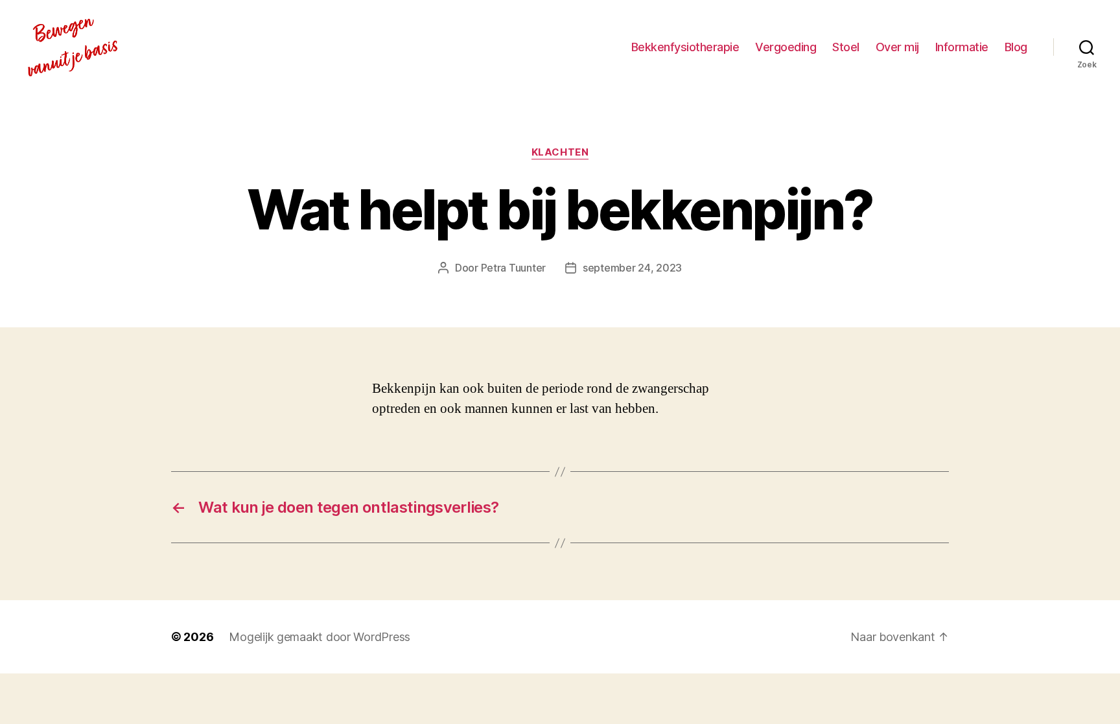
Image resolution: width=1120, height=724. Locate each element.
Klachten (560, 152)
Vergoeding (785, 47)
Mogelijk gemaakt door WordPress (319, 637)
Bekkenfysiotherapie (685, 47)
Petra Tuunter (513, 267)
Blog (1016, 47)
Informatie (961, 47)
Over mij (897, 47)
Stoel (845, 47)
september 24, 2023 (632, 267)
